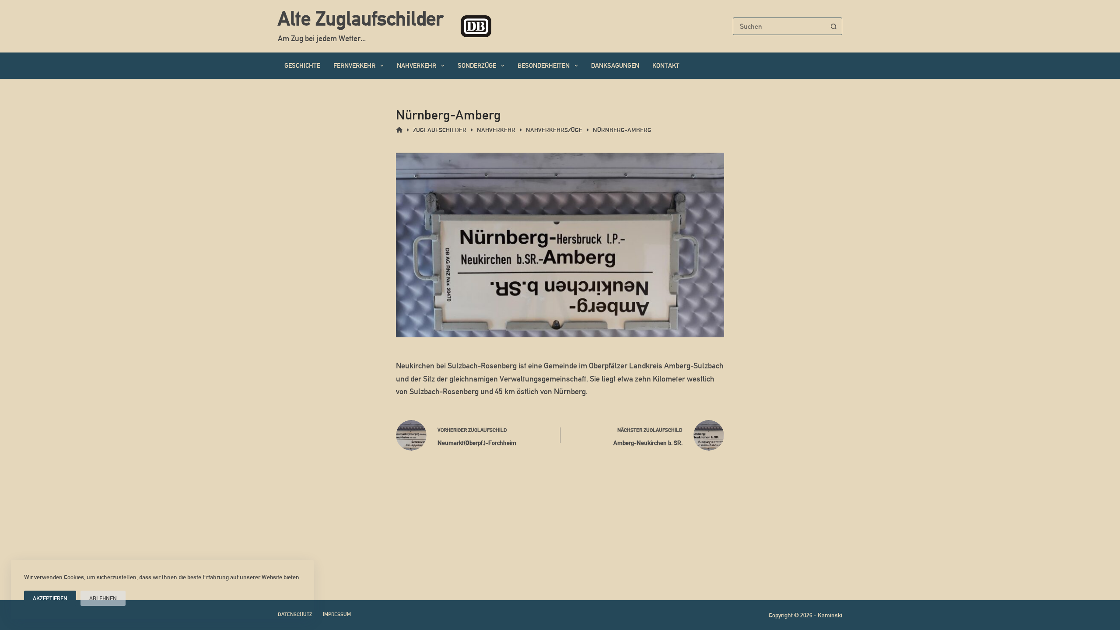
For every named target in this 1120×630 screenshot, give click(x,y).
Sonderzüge (477, 65)
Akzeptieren (50, 598)
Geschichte (302, 65)
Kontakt (665, 65)
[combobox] (779, 26)
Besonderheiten (544, 65)
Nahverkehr (416, 65)
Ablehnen (103, 598)
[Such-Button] (833, 26)
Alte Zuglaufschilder (360, 18)
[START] (399, 130)
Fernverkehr (354, 65)
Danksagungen (615, 65)
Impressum (337, 614)
